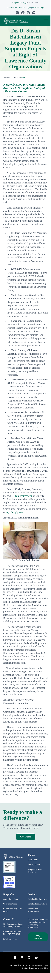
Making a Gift (34, 864)
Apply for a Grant (10, 899)
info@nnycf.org (19, 2)
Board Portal (12, 7)
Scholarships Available (37, 904)
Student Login (25, 7)
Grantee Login (38, 7)
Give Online (25, 837)
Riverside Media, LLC (38, 968)
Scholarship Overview (37, 899)
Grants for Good (10, 904)
